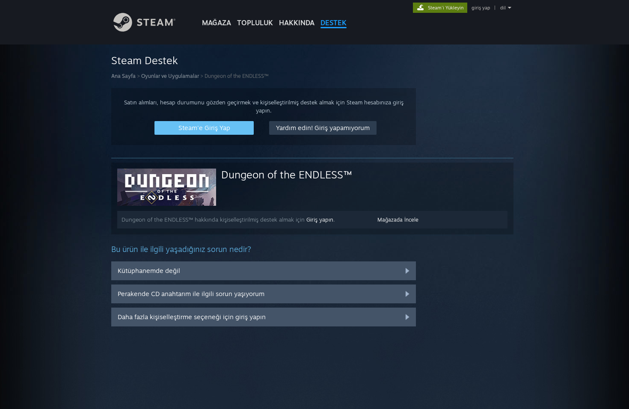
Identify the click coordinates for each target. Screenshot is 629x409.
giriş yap (481, 8)
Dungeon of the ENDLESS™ (286, 174)
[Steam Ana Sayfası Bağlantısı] (144, 29)
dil (503, 8)
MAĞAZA (216, 22)
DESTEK (333, 22)
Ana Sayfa (123, 76)
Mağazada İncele (397, 219)
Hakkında (296, 22)
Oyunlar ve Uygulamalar (170, 76)
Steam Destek (144, 60)
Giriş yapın (319, 219)
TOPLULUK (255, 22)
